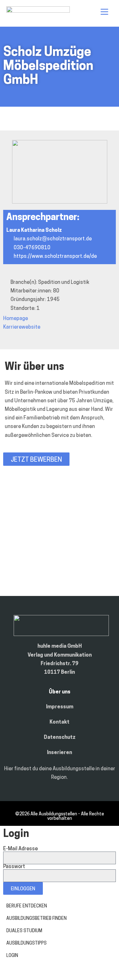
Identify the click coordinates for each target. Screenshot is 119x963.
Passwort (14, 866)
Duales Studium (24, 931)
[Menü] (104, 12)
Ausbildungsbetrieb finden (36, 918)
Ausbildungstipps (26, 943)
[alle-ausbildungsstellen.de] (38, 11)
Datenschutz (60, 737)
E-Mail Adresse (20, 849)
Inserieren (59, 752)
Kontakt (59, 722)
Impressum (59, 707)
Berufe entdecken (26, 906)
